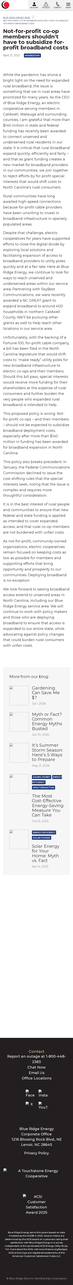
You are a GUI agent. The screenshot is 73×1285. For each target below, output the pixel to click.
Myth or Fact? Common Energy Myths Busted (47, 721)
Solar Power (41, 837)
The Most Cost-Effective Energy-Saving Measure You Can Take (47, 805)
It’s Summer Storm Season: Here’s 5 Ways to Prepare (47, 752)
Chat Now (36, 1067)
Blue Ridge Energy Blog (16, 17)
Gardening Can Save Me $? (46, 692)
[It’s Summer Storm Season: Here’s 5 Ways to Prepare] (19, 752)
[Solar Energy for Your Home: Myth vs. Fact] (19, 839)
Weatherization (43, 787)
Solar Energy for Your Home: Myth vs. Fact (45, 853)
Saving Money (41, 777)
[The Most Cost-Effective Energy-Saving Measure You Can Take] (19, 784)
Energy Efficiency (44, 832)
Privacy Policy (36, 1153)
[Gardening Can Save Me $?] (19, 695)
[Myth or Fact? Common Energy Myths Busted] (19, 721)
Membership (32, 55)
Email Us (36, 1073)
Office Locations (36, 1078)
